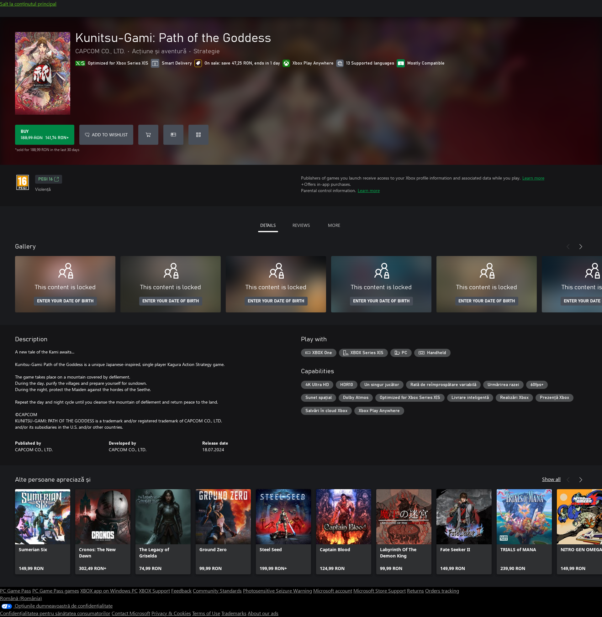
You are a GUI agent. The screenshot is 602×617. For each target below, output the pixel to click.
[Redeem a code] (198, 135)
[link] (42, 531)
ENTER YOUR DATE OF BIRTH (65, 301)
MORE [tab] (334, 225)
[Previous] (568, 246)
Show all (551, 479)
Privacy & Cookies (171, 613)
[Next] (580, 246)
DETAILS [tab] (268, 225)
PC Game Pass (15, 590)
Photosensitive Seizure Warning (277, 590)
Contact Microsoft (131, 613)
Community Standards (217, 590)
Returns (415, 590)
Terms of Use (206, 613)
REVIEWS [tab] (301, 225)
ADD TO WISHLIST (110, 135)
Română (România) (21, 598)
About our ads (263, 613)
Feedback (181, 590)
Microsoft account (332, 590)
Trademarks (233, 613)
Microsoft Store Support (379, 590)
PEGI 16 (45, 179)
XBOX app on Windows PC (109, 590)
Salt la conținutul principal (28, 3)
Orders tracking (442, 590)
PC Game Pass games (55, 590)
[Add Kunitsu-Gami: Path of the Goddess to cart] (148, 135)
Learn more (533, 178)
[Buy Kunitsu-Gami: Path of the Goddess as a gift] (173, 135)
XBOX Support (154, 590)
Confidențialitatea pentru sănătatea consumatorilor (55, 613)
